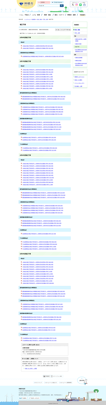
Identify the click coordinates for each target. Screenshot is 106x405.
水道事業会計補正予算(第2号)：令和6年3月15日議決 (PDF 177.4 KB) (38, 330)
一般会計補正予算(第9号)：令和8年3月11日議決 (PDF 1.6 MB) (37, 88)
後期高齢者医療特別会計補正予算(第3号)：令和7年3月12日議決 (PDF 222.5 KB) (41, 225)
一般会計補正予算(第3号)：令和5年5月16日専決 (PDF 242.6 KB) (37, 266)
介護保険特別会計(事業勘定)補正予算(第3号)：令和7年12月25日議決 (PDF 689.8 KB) (42, 111)
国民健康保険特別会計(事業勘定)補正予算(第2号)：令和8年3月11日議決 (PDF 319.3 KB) (43, 98)
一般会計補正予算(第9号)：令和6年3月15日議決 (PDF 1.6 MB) (37, 280)
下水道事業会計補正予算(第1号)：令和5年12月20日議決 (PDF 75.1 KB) (39, 338)
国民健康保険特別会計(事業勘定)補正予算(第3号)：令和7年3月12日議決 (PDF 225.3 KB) (43, 197)
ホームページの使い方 (51, 382)
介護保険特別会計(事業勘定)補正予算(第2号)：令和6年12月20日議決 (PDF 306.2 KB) (42, 208)
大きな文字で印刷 (64, 29)
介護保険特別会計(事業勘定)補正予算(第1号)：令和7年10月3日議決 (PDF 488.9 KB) (42, 107)
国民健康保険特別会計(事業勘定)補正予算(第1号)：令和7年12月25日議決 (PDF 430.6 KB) (43, 96)
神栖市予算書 (78, 43)
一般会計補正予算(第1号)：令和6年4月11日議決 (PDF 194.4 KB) (37, 163)
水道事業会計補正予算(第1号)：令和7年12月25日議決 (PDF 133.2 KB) (39, 137)
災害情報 (43, 2)
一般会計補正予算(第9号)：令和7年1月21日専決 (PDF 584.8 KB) (37, 182)
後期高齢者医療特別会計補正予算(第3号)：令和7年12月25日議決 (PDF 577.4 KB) (41, 127)
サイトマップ (38, 382)
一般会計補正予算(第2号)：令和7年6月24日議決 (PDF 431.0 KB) (37, 72)
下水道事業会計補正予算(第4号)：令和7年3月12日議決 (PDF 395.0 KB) (39, 248)
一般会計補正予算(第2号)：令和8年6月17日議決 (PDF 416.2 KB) (37, 48)
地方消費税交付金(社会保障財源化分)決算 (81, 64)
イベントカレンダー (79, 83)
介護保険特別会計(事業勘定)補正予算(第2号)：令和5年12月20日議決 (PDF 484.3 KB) (42, 306)
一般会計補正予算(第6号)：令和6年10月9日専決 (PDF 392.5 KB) (37, 175)
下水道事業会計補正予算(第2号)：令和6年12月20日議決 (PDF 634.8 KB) (39, 244)
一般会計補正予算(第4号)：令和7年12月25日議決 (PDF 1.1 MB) (37, 76)
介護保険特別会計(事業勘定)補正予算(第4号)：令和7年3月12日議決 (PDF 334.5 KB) (42, 212)
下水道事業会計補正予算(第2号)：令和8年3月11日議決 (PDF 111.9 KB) (39, 150)
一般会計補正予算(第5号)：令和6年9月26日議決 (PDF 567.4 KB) (37, 172)
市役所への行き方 (35, 398)
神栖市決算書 (78, 60)
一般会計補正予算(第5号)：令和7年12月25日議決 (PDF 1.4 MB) (37, 79)
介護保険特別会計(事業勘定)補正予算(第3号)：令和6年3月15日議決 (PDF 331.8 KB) (42, 309)
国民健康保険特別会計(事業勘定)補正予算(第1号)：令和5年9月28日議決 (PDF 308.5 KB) (43, 291)
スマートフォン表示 (57, 376)
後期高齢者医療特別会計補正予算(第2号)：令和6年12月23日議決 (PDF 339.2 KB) (41, 223)
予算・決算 (45, 19)
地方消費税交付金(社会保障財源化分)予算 (81, 50)
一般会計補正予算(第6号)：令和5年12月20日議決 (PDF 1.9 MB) (37, 273)
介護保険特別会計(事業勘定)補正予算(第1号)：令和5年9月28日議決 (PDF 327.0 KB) (42, 304)
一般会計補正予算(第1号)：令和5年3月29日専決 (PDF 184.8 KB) (37, 262)
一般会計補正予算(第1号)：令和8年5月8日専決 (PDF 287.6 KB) (37, 46)
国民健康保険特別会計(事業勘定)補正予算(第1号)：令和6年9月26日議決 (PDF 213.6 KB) (43, 192)
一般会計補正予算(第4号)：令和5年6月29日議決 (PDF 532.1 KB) (37, 269)
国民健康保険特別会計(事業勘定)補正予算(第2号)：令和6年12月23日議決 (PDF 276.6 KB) (43, 195)
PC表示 (47, 376)
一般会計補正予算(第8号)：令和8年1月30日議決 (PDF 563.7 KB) (37, 86)
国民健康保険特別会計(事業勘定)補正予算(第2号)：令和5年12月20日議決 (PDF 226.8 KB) (43, 293)
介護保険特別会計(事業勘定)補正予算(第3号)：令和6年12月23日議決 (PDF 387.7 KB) (42, 210)
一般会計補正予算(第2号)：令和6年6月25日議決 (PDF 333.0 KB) (37, 165)
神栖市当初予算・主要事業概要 (80, 40)
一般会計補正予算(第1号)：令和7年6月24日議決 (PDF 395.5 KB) (37, 69)
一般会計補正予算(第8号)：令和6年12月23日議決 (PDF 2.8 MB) (37, 180)
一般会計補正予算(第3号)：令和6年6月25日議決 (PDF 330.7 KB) (37, 168)
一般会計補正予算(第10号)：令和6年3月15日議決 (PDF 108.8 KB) (38, 283)
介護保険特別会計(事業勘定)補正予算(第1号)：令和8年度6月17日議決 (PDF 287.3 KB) (43, 56)
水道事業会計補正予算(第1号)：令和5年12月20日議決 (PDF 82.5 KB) (38, 327)
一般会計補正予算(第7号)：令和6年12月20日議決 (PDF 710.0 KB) (38, 177)
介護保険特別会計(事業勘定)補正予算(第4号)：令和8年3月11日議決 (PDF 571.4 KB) (42, 114)
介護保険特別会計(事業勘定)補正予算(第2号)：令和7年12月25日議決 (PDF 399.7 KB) (42, 109)
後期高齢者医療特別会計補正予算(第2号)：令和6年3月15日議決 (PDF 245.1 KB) (41, 319)
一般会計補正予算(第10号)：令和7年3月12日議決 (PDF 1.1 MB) (37, 184)
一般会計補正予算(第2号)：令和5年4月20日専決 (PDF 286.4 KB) (37, 264)
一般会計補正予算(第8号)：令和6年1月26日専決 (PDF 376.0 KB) (37, 278)
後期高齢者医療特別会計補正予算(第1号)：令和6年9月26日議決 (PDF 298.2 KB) (41, 220)
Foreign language (58, 2)
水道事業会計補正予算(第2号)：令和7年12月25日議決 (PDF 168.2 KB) (39, 139)
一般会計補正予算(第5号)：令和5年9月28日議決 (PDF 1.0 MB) (37, 271)
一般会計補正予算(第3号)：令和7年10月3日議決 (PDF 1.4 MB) (37, 74)
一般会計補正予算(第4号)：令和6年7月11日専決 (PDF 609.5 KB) (37, 170)
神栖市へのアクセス (79, 76)
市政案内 (34, 19)
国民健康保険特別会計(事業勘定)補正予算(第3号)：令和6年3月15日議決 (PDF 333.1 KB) (43, 296)
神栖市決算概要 (78, 57)
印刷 (56, 29)
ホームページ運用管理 (66, 382)
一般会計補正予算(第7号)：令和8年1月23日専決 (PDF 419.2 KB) (37, 83)
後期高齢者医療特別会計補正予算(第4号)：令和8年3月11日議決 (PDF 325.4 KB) (41, 129)
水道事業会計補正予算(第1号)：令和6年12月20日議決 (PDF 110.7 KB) (39, 233)
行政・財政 (39, 19)
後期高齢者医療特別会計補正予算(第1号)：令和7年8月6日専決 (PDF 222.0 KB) (41, 122)
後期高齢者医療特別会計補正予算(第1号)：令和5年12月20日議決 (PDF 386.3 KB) (41, 317)
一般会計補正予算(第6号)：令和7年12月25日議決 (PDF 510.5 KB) (38, 81)
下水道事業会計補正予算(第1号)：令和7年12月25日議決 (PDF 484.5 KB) (39, 148)
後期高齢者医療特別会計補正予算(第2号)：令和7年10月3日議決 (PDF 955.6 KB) (41, 124)
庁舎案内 (24, 398)
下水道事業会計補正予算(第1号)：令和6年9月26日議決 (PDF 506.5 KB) (39, 241)
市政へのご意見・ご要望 (31, 368)
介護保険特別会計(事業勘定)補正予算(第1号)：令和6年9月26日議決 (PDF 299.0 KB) (42, 205)
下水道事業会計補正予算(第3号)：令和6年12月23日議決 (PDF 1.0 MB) (39, 246)
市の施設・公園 (78, 86)
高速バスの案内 (78, 80)
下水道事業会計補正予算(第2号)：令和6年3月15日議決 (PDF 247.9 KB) (39, 340)
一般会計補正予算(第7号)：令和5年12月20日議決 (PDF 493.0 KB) (38, 276)
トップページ (27, 19)
